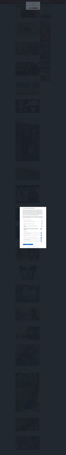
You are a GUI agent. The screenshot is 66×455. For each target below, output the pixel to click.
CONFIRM (28, 244)
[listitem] (33, 231)
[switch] (41, 221)
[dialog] (33, 227)
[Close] (45, 208)
